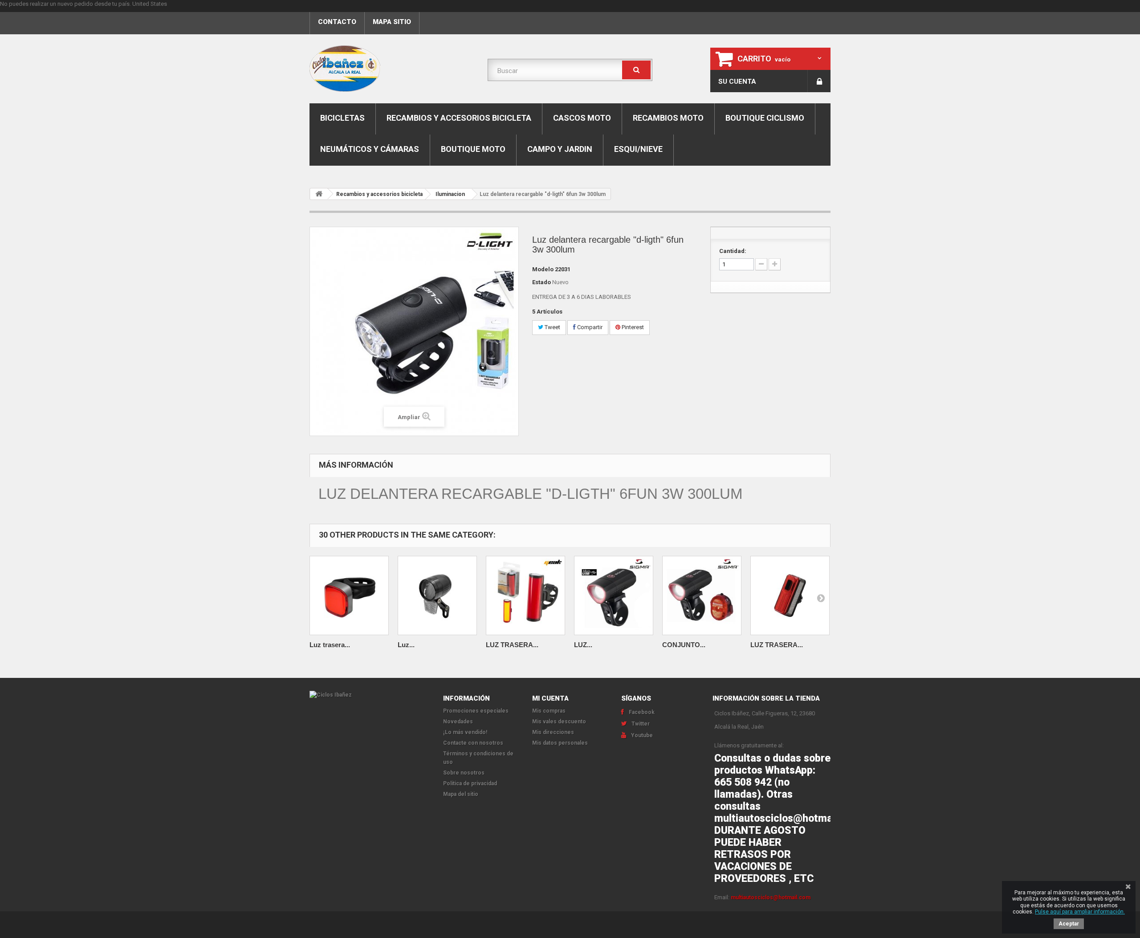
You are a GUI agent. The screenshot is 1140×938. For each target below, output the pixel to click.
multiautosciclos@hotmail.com (770, 897)
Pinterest (632, 327)
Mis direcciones (553, 732)
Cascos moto (582, 117)
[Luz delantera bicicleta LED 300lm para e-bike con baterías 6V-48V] (437, 595)
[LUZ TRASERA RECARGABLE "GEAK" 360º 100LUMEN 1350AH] (525, 595)
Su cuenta (737, 81)
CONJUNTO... (683, 644)
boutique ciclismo (764, 117)
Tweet (551, 327)
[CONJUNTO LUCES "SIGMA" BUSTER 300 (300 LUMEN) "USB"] (701, 595)
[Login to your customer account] (819, 81)
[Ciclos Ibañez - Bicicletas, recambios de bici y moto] (391, 68)
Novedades (458, 721)
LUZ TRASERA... (512, 644)
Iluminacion (450, 194)
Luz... (406, 644)
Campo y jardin (559, 149)
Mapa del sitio (460, 794)
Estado (541, 282)
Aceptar (1069, 924)
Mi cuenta (550, 698)
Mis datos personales (560, 743)
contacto (337, 22)
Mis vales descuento (559, 721)
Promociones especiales (476, 711)
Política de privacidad (470, 783)
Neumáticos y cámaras (369, 149)
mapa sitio (392, 22)
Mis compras (549, 711)
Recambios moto (668, 117)
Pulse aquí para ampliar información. (1080, 912)
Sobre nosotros (463, 773)
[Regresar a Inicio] (318, 194)
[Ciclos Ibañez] (369, 694)
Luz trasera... (329, 644)
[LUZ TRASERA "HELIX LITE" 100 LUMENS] (790, 595)
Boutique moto (473, 149)
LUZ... (583, 644)
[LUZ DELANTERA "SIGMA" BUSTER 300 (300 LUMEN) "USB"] (613, 595)
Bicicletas (342, 117)
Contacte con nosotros (473, 743)
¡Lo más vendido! (465, 732)
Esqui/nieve (638, 149)
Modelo (543, 269)
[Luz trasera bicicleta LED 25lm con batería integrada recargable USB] (349, 595)
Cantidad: (732, 251)
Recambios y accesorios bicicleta (459, 117)
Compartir (589, 327)
